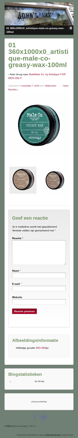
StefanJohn (50, 86)
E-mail (16, 283)
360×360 (41, 347)
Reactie (17, 238)
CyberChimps (67, 435)
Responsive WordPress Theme (31, 435)
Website (17, 297)
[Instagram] (43, 418)
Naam (15, 270)
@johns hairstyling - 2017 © (23, 426)
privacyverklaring (39, 401)
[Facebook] (34, 418)
